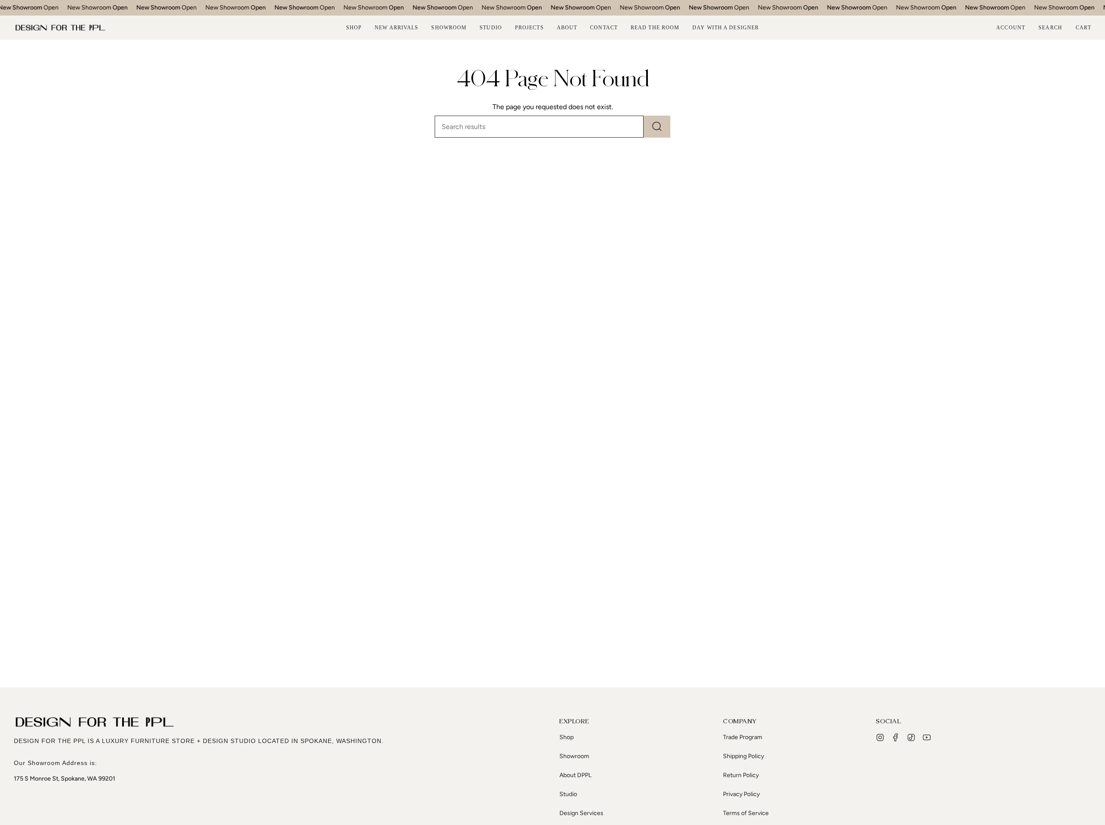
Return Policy (741, 775)
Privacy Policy (741, 794)
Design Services (581, 813)
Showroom (574, 756)
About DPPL (575, 775)
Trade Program (742, 737)
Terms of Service (746, 813)
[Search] (657, 127)
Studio (568, 794)
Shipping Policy (743, 756)
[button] (354, 28)
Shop (566, 737)
